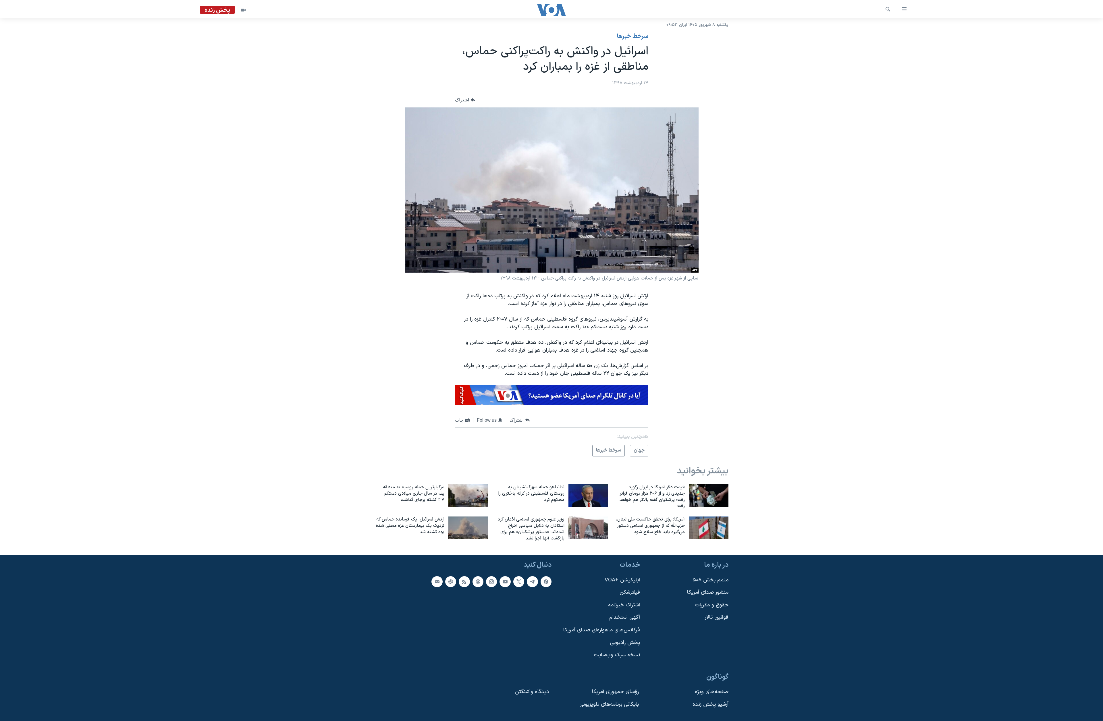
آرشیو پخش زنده (710, 704)
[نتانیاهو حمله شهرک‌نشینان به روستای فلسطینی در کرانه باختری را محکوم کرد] (588, 495)
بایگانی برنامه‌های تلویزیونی (609, 704)
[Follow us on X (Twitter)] (518, 581)
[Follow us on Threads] (478, 581)
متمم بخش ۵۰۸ (710, 580)
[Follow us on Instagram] (491, 581)
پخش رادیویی (625, 642)
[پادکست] (450, 581)
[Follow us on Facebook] (546, 581)
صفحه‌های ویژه (711, 692)
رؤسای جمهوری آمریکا (615, 692)
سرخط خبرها (632, 36)
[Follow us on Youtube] (505, 581)
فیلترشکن (630, 592)
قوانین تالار (716, 617)
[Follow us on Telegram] (532, 581)
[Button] (465, 100)
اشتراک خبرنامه (624, 605)
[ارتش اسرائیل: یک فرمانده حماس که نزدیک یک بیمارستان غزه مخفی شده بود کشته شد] (468, 527)
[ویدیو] (243, 10)
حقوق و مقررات (711, 605)
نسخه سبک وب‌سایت (617, 655)
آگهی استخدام (624, 617)
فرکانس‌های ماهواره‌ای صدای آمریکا (601, 630)
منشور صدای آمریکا (707, 592)
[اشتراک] (436, 581)
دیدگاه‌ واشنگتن (532, 692)
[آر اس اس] (464, 581)
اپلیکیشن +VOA (622, 580)
